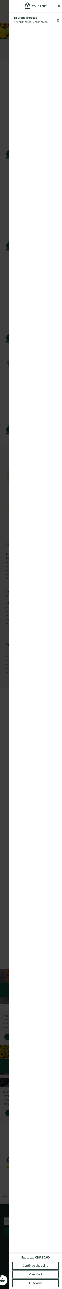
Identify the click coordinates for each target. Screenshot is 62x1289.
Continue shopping (35, 1265)
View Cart (35, 1274)
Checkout (35, 1283)
